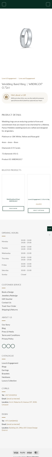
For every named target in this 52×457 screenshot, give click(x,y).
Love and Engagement (27, 78)
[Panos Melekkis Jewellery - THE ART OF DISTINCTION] (26, 4)
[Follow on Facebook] (4, 346)
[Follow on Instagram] (8, 346)
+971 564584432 (11, 421)
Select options (38, 210)
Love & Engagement (9, 78)
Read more (13, 208)
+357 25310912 (11, 395)
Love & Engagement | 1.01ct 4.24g (38, 199)
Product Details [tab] (11, 114)
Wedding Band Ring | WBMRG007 (13, 200)
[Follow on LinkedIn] (13, 346)
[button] (4, 4)
